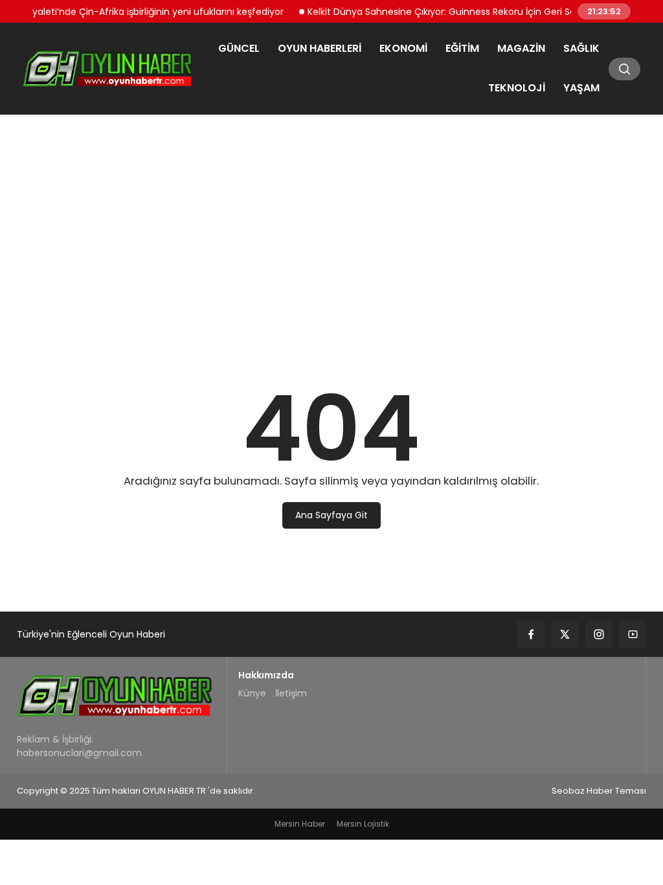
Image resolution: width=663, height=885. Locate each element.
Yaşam (581, 87)
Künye (252, 693)
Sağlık (581, 48)
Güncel (239, 48)
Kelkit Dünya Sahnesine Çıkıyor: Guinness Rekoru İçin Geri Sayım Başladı (459, 11)
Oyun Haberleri (319, 48)
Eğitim (462, 48)
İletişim (291, 693)
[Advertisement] (331, 223)
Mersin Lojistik (363, 823)
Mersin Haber (300, 823)
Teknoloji (516, 87)
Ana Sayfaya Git (331, 515)
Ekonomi (403, 48)
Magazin (521, 48)
